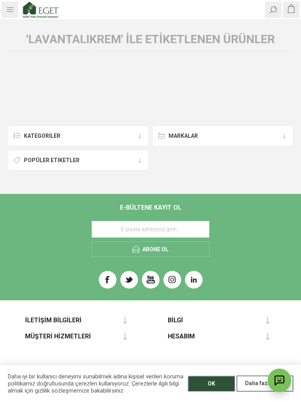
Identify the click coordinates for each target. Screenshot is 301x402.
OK (211, 383)
